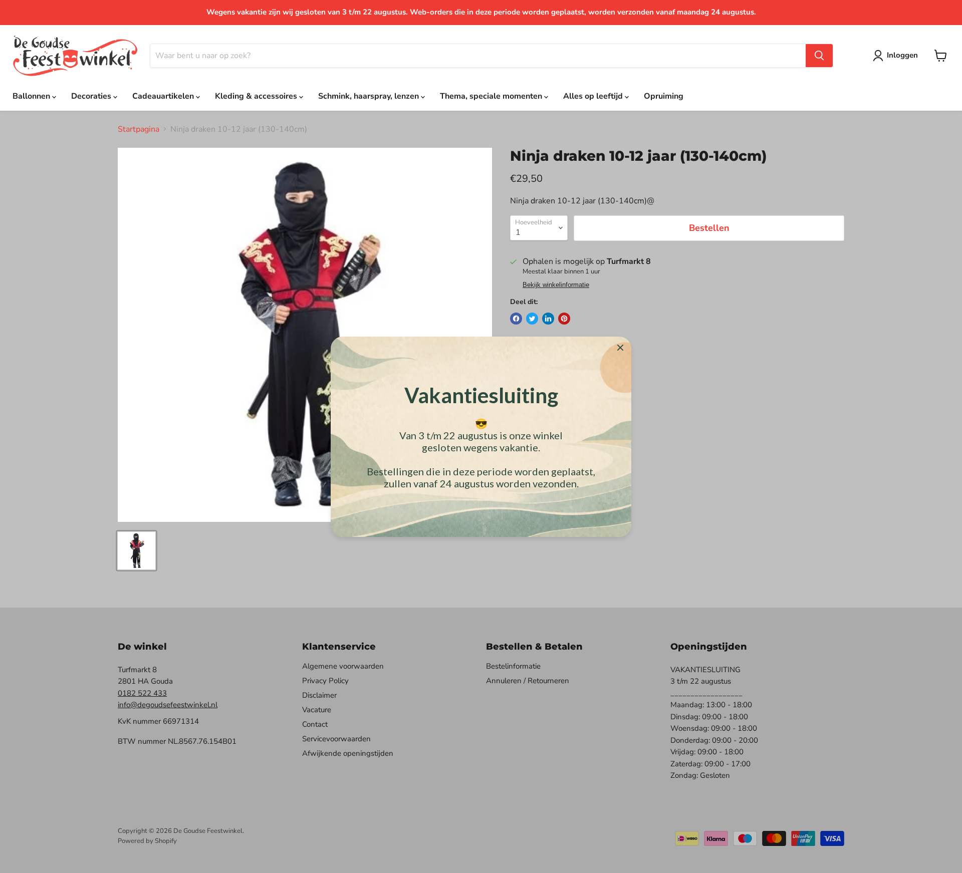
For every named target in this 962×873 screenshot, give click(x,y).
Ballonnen (32, 96)
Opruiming (663, 96)
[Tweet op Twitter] (532, 319)
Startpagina (138, 129)
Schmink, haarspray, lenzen (369, 96)
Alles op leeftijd (594, 96)
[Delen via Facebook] (516, 319)
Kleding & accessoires (257, 96)
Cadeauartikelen (164, 96)
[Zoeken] (819, 55)
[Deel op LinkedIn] (548, 319)
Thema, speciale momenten (492, 96)
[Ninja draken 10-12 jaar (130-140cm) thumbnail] (136, 550)
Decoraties (92, 96)
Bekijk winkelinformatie (556, 284)
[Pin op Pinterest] (564, 319)
